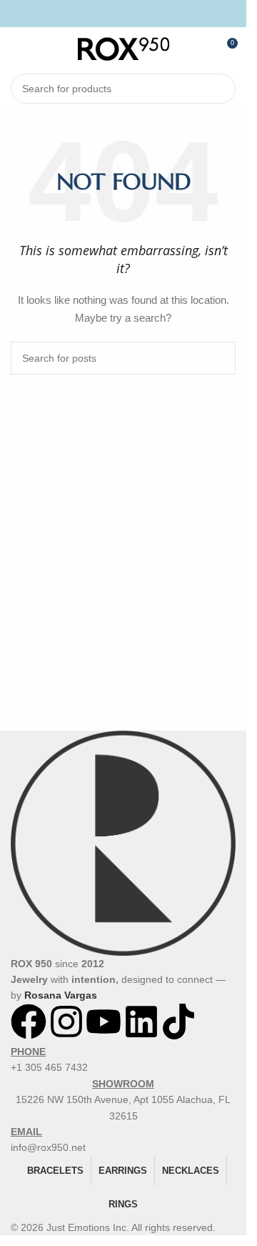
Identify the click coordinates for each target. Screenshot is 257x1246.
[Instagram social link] (123, 13)
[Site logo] (123, 48)
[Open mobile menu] (16, 48)
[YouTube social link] (141, 13)
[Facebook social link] (105, 13)
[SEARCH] (221, 89)
